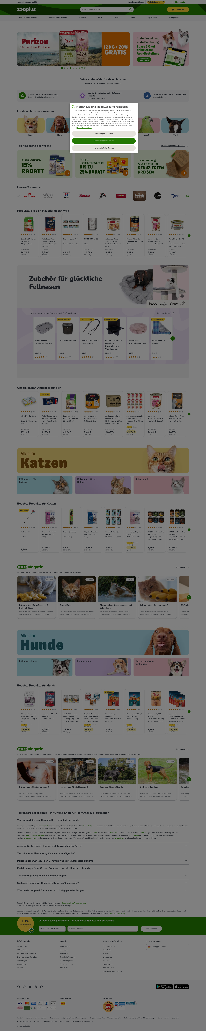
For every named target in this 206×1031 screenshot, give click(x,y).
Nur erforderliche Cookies (104, 148)
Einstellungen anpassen (104, 134)
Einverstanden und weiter (104, 141)
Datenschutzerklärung (84, 128)
